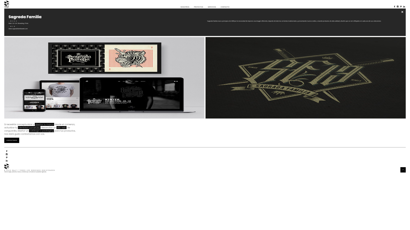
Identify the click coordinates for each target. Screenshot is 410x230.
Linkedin (404, 6)
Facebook (394, 6)
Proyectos (198, 7)
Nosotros (185, 7)
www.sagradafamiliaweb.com (18, 29)
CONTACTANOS (11, 140)
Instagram (397, 6)
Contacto (225, 7)
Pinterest (401, 6)
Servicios (212, 7)
